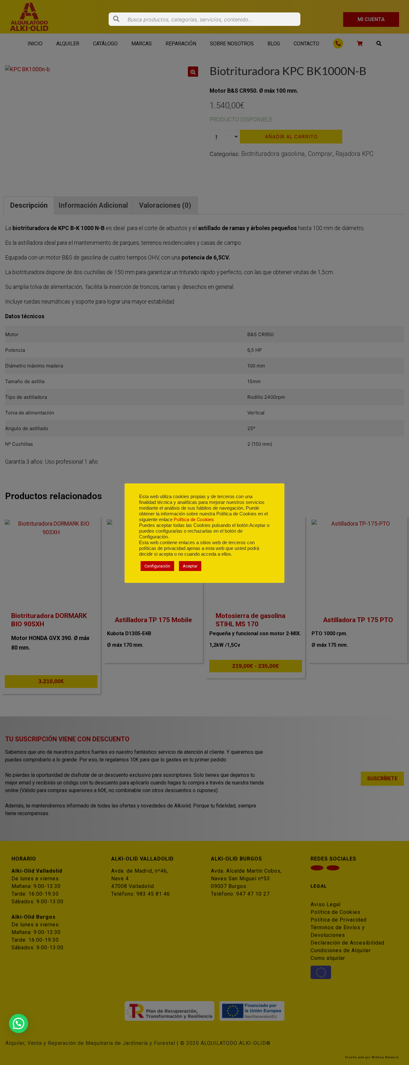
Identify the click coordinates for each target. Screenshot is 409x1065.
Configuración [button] (157, 566)
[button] (18, 1023)
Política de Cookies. (194, 519)
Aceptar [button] (190, 566)
